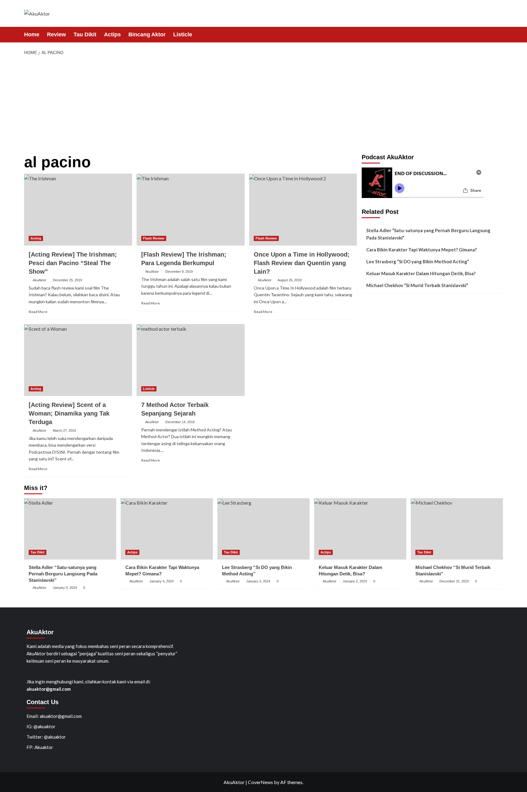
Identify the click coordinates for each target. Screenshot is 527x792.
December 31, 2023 (454, 581)
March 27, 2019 (64, 430)
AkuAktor (39, 280)
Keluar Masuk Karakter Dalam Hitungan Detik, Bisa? (420, 273)
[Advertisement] (263, 105)
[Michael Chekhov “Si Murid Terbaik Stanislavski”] (457, 529)
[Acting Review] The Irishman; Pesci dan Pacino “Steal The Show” (73, 263)
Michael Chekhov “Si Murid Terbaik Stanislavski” (417, 285)
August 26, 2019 (290, 280)
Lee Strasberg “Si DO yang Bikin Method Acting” (417, 261)
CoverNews (260, 782)
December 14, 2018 (180, 422)
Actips (112, 34)
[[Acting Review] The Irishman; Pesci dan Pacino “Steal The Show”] (78, 210)
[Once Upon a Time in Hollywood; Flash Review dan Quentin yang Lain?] (303, 210)
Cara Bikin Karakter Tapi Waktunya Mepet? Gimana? (421, 249)
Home (31, 34)
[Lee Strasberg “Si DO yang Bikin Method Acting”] (263, 529)
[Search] (499, 34)
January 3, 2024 (258, 581)
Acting (35, 238)
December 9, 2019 (179, 271)
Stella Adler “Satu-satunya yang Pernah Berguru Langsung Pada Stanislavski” (428, 234)
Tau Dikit (84, 34)
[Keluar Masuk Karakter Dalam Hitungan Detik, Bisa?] (360, 529)
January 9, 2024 (65, 587)
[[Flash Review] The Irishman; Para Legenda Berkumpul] (191, 210)
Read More (38, 311)
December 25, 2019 (67, 280)
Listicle (182, 34)
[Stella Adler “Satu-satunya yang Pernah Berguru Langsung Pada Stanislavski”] (70, 529)
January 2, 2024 (355, 581)
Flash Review (153, 238)
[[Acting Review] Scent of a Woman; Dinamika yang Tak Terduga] (78, 360)
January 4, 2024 (161, 581)
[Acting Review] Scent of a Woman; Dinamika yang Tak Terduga (69, 413)
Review (56, 34)
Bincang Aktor (147, 34)
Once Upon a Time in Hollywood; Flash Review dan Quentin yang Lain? (302, 263)
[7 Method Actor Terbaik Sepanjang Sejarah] (191, 360)
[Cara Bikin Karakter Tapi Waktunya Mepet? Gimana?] (167, 529)
